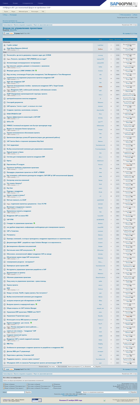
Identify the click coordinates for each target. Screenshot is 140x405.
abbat (100, 176)
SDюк (100, 300)
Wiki (43, 11)
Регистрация (13, 15)
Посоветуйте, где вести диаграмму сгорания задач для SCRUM (29, 55)
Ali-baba (100, 117)
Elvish (100, 192)
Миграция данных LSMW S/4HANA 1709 (20, 70)
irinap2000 (100, 227)
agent (128, 258)
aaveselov (128, 200)
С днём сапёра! (12, 45)
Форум (13, 11)
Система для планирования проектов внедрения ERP (26, 157)
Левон (128, 220)
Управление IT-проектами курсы (18, 316)
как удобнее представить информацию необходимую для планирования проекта (36, 227)
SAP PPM (10, 219)
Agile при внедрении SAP (16, 82)
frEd (100, 137)
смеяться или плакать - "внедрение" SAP (21, 331)
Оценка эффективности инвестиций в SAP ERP (23, 117)
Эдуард (100, 180)
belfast (100, 66)
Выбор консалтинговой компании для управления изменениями (30, 149)
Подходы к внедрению (15, 191)
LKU (128, 63)
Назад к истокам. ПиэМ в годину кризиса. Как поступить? (27, 293)
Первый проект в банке (15, 152)
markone (128, 289)
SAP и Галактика (12, 231)
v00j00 (100, 335)
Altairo (128, 161)
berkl (100, 331)
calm (128, 363)
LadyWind (100, 45)
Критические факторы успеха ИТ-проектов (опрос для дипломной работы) (33, 137)
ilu (128, 305)
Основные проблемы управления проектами (23, 167)
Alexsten (128, 262)
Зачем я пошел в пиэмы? (16, 195)
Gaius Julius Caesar (128, 99)
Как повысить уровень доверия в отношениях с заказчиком (28, 66)
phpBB (62, 394)
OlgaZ (128, 274)
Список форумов (8, 24)
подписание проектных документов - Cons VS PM (28, 204)
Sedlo (128, 110)
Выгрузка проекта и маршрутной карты (21, 304)
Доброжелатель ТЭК (128, 95)
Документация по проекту (16, 272)
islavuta (128, 173)
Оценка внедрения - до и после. (18, 323)
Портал (6, 11)
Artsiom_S (100, 319)
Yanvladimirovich (100, 145)
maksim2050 (100, 63)
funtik (128, 87)
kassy (100, 172)
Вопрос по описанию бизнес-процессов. (21, 129)
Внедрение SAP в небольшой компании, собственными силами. (34, 90)
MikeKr (128, 122)
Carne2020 (100, 215)
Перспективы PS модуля (15, 164)
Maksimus (100, 102)
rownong (100, 55)
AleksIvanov (100, 160)
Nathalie (128, 352)
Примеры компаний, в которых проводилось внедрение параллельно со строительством (39, 239)
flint (100, 78)
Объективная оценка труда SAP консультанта (23, 257)
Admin (100, 86)
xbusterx (100, 242)
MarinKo (100, 316)
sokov (100, 312)
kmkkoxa (128, 185)
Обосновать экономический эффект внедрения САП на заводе (29, 254)
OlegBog (100, 343)
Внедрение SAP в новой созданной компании (23, 339)
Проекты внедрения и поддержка (23, 24)
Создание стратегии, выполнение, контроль (22, 110)
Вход (5, 15)
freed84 (128, 188)
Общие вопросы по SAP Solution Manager (21, 308)
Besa (128, 328)
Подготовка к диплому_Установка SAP (20, 355)
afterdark (100, 204)
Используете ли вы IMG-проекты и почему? (22, 320)
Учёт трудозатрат (13, 145)
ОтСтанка (128, 239)
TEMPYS (128, 324)
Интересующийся (128, 359)
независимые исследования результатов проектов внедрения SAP (30, 77)
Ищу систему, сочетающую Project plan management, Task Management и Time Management (39, 74)
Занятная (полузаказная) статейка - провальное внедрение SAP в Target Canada (35, 86)
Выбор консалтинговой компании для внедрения (24, 297)
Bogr (100, 304)
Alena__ (100, 262)
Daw (128, 56)
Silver (100, 269)
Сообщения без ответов (9, 22)
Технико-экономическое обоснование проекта (23, 133)
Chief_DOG (128, 114)
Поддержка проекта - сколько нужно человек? (23, 359)
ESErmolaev (100, 250)
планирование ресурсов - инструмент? (20, 262)
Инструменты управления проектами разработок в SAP (26, 269)
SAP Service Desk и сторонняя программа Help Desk (25, 141)
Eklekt (100, 340)
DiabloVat (128, 91)
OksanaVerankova (100, 277)
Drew (100, 114)
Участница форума (100, 149)
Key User (10, 188)
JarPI (128, 45)
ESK (100, 355)
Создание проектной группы (17, 335)
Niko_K (128, 336)
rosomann (100, 231)
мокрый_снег (100, 308)
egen (100, 293)
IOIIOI (128, 282)
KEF (100, 90)
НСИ (8, 288)
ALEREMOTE (100, 219)
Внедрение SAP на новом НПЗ (17, 216)
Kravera (100, 164)
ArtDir (100, 281)
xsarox (100, 188)
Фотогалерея (34, 11)
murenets (128, 145)
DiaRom (100, 49)
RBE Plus (10, 344)
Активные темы (20, 22)
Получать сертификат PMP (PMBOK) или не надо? (28, 59)
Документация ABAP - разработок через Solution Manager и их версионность (34, 242)
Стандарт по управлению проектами (20, 223)
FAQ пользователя (125, 15)
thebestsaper (128, 67)
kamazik (100, 238)
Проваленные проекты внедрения (19, 211)
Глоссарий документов (15, 102)
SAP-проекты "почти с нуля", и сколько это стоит (24, 106)
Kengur (128, 59)
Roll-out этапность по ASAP (16, 200)
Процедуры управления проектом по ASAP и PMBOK (26, 172)
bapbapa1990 (100, 59)
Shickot (100, 296)
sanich (128, 356)
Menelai (100, 207)
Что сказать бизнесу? (14, 183)
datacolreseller (100, 110)
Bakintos (100, 141)
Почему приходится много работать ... (24, 327)
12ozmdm (128, 130)
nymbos (128, 243)
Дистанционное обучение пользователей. (21, 246)
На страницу (126, 33)
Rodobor (100, 223)
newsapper (100, 351)
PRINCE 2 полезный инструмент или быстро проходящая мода (29, 125)
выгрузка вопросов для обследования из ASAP (24, 300)
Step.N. (100, 323)
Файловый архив (23, 11)
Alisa (100, 168)
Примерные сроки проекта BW (17, 266)
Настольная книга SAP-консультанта (20, 250)
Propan (100, 347)
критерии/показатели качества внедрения (21, 98)
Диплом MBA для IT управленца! (18, 351)
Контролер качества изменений (18, 180)
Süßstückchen (13, 30)
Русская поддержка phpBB (70, 395)
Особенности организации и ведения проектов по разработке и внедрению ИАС (35, 347)
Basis (128, 75)
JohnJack (100, 106)
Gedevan (100, 289)
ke (128, 208)
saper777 (100, 121)
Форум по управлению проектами (43, 24)
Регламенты (11, 235)
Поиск (135, 15)
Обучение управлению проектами (19, 277)
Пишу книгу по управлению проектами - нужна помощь (26, 281)
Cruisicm (100, 70)
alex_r (100, 157)
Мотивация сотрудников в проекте (19, 207)
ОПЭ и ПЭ (10, 122)
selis (100, 74)
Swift (100, 184)
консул (100, 285)
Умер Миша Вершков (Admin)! (17, 48)
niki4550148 (100, 200)
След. (135, 33)
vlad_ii (100, 94)
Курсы (9, 160)
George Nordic (128, 103)
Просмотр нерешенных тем (10, 20)
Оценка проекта (12, 285)
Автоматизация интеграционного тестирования (23, 63)
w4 (100, 196)
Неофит (100, 129)
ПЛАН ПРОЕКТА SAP (14, 114)
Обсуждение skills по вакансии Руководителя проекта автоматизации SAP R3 (34, 363)
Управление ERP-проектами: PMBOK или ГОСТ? (24, 312)
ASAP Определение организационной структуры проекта (27, 94)
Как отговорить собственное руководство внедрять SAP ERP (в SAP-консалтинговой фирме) (40, 175)
